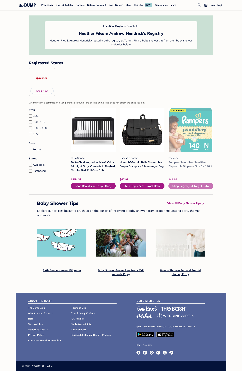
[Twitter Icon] (171, 353)
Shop (128, 4)
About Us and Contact (40, 313)
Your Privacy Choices (83, 313)
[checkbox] (30, 116)
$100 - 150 (40, 128)
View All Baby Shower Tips (184, 203)
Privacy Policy (36, 334)
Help (30, 318)
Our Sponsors (78, 329)
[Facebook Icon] (138, 353)
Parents (80, 4)
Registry (138, 4)
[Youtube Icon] (165, 353)
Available (39, 164)
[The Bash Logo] (174, 309)
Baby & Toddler (64, 4)
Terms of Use (78, 307)
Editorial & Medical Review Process (91, 334)
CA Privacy (77, 318)
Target (37, 149)
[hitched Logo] (144, 315)
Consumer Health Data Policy (44, 340)
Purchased (39, 170)
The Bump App (36, 307)
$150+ (37, 134)
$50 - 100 (39, 122)
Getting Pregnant (96, 4)
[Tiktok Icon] (145, 353)
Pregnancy (47, 4)
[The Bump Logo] (27, 5)
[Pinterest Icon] (158, 353)
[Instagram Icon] (152, 353)
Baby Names (116, 4)
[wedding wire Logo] (175, 315)
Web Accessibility (81, 324)
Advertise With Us (38, 329)
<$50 (36, 115)
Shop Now (42, 90)
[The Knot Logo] (146, 308)
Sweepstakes (35, 324)
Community (161, 4)
